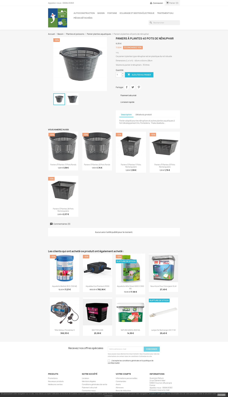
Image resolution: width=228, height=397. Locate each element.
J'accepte (221, 395)
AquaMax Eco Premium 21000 (97, 286)
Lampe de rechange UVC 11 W (163, 330)
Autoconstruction (84, 13)
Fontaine (112, 13)
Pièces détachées (83, 18)
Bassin (101, 13)
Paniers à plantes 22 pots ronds (97, 164)
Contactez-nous (89, 390)
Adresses (120, 387)
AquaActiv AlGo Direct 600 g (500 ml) (130, 287)
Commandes (121, 381)
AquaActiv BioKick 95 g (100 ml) (64, 286)
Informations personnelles (126, 378)
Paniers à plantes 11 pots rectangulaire (131, 165)
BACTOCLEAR (97, 330)
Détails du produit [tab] (144, 114)
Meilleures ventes (55, 384)
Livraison (85, 378)
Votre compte (123, 374)
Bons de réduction (123, 390)
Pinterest (138, 87)
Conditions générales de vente (94, 384)
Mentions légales (89, 381)
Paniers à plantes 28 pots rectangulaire (63, 210)
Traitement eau (165, 13)
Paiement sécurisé (89, 387)
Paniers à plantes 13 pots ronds (63, 164)
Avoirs (118, 384)
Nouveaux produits (56, 381)
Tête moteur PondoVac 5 (65, 330)
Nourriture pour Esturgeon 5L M (163, 286)
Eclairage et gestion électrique (137, 13)
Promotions (53, 378)
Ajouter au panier (139, 74)
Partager (126, 87)
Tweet (132, 87)
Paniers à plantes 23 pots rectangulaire (164, 165)
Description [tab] (126, 114)
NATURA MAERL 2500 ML (130, 330)
